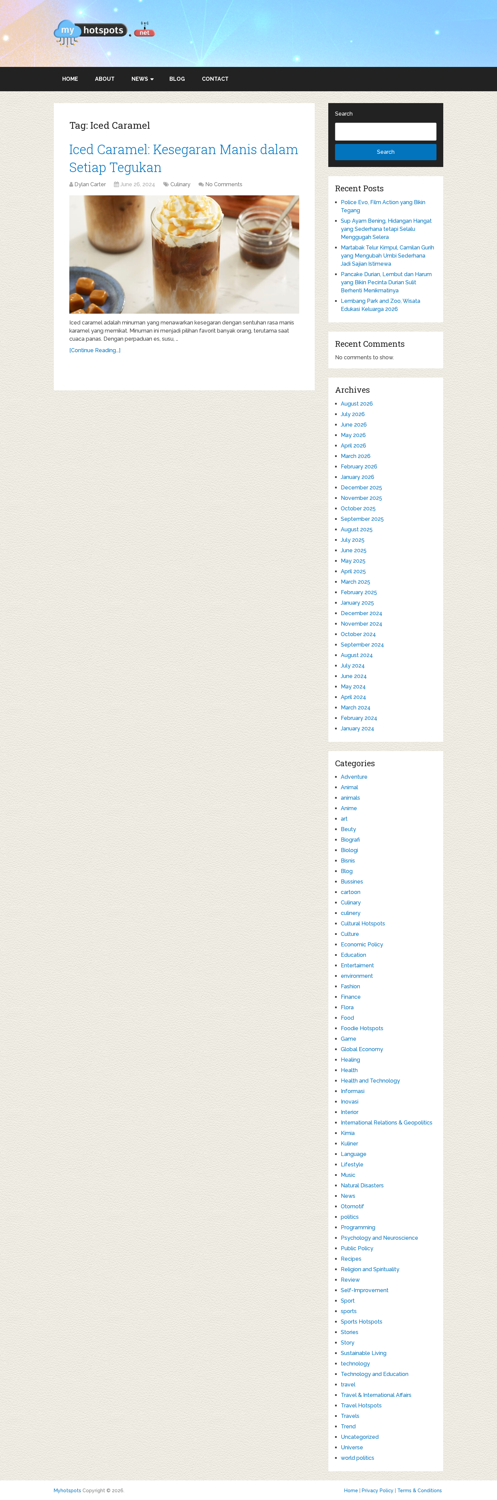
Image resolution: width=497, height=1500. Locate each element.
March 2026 (356, 456)
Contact (215, 79)
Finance (351, 997)
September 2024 (362, 645)
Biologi (349, 850)
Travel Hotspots (361, 1405)
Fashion (350, 986)
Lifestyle (352, 1164)
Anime (349, 808)
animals (350, 798)
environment (357, 976)
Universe (352, 1447)
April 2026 (353, 445)
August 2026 (357, 404)
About (105, 79)
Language (353, 1154)
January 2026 (357, 477)
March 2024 (356, 707)
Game (348, 1039)
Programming (358, 1227)
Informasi (352, 1091)
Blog (177, 79)
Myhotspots (67, 1490)
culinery (350, 913)
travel (348, 1384)
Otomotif (352, 1206)
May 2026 (353, 435)
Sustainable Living (363, 1353)
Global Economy (362, 1049)
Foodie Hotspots (362, 1028)
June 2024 (354, 676)
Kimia (348, 1133)
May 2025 (353, 561)
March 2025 (355, 582)
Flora (347, 1007)
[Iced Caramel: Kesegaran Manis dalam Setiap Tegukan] (184, 254)
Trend (348, 1426)
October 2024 (358, 634)
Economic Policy (362, 944)
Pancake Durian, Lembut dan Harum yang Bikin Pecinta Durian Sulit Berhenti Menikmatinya (386, 282)
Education (353, 955)
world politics (357, 1458)
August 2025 (357, 529)
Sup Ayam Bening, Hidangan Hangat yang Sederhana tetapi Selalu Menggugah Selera (386, 229)
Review (350, 1280)
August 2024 (357, 655)
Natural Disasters (362, 1185)
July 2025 (352, 540)
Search (344, 114)
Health (349, 1070)
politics (350, 1217)
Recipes (351, 1259)
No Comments (223, 184)
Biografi (350, 840)
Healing (350, 1060)
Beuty (348, 829)
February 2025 (359, 592)
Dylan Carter (90, 184)
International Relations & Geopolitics (386, 1122)
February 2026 (359, 466)
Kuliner (349, 1143)
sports (349, 1311)
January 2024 (357, 728)
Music (348, 1175)
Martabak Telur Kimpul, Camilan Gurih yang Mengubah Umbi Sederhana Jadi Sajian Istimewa (387, 255)
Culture (350, 934)
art (344, 819)
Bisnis (348, 860)
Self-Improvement (364, 1290)
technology (355, 1363)
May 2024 (353, 686)
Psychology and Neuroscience (379, 1238)
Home (70, 79)
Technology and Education (374, 1374)
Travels (350, 1416)
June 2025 (353, 550)
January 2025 (357, 603)
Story (347, 1342)
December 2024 (361, 613)
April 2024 (353, 697)
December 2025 (361, 487)
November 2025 (361, 498)
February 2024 (359, 718)
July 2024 (353, 665)
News (140, 79)
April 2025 (353, 571)
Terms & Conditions (419, 1490)
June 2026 (354, 424)
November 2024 (361, 624)
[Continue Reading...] (94, 350)
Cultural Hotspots (363, 923)
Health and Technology (370, 1081)
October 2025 (358, 508)
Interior (349, 1112)
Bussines (352, 881)
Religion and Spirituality (370, 1269)
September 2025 (362, 519)
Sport (348, 1301)
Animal (349, 787)
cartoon (350, 892)
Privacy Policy (378, 1490)
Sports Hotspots (361, 1321)
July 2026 (353, 414)
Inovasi (349, 1101)
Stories (349, 1332)
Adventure (354, 777)
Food (347, 1018)
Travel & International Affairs (376, 1395)
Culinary (180, 184)
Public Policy (357, 1248)
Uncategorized (360, 1437)
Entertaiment (357, 965)
